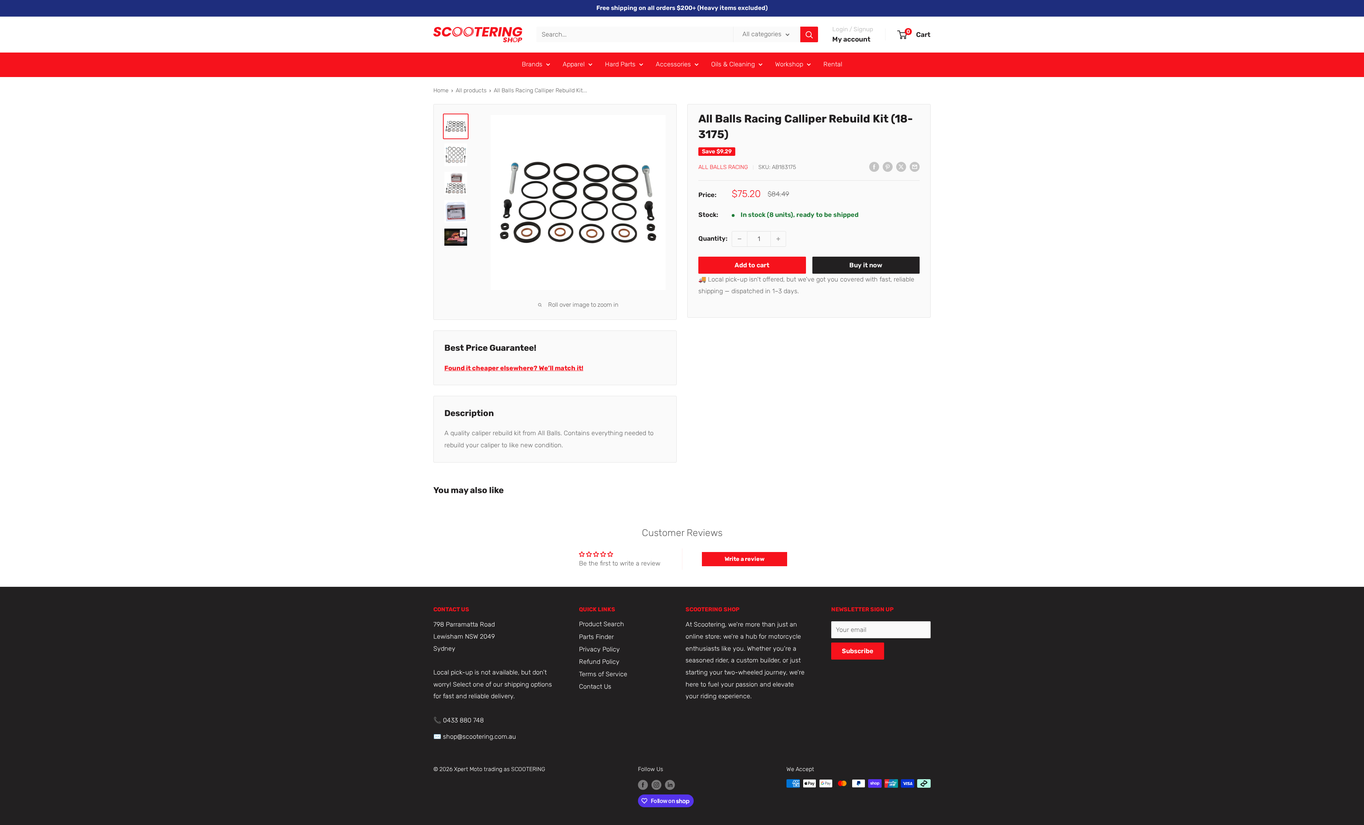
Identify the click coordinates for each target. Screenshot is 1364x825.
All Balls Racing (723, 167)
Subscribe (857, 651)
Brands (532, 64)
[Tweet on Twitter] (901, 167)
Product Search (601, 624)
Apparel (574, 64)
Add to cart (752, 265)
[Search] (809, 34)
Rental (832, 64)
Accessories (673, 64)
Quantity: (712, 238)
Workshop (789, 64)
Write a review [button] (744, 559)
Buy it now (865, 265)
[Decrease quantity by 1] (739, 238)
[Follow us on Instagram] (656, 784)
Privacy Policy (599, 649)
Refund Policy (599, 662)
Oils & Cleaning (733, 64)
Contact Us (595, 686)
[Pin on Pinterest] (888, 167)
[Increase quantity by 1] (778, 238)
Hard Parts (620, 64)
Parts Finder (596, 637)
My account (851, 39)
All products (471, 90)
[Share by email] (915, 167)
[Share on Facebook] (874, 167)
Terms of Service (603, 674)
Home (441, 90)
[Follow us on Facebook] (643, 784)
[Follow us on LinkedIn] (670, 784)
